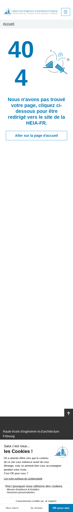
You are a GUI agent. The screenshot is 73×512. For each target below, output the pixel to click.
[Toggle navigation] (65, 12)
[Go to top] (68, 413)
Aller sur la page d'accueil (36, 136)
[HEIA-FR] (30, 11)
